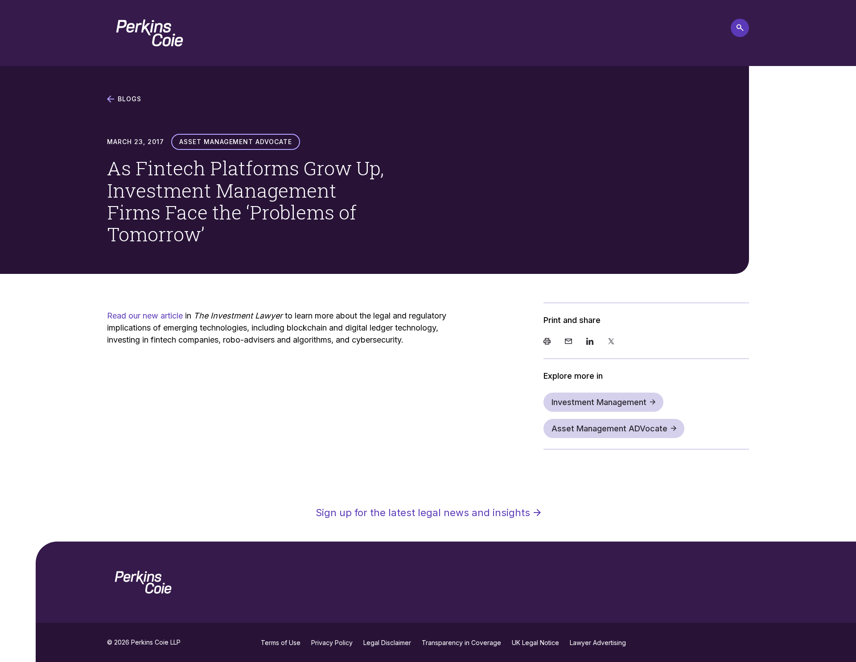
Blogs (129, 99)
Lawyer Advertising (598, 642)
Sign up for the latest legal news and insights (423, 512)
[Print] (547, 342)
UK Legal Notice (535, 642)
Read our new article (145, 315)
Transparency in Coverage (461, 642)
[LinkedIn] (589, 342)
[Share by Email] (568, 342)
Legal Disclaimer (387, 642)
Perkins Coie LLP (156, 642)
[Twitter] (611, 342)
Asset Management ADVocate (609, 428)
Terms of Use (280, 642)
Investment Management (598, 402)
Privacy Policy (332, 642)
